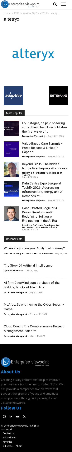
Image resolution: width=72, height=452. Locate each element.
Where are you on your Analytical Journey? (34, 248)
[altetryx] (32, 82)
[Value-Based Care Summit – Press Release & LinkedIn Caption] (11, 149)
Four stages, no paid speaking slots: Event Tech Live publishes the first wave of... (44, 127)
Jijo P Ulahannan (13, 270)
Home (7, 13)
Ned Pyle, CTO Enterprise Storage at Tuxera (42, 173)
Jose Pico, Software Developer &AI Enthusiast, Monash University (41, 226)
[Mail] (17, 417)
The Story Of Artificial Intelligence (28, 265)
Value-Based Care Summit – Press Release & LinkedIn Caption (42, 148)
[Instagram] (4, 417)
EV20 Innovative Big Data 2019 (30, 13)
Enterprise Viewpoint (33, 136)
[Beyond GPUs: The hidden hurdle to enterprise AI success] (11, 169)
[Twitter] (24, 417)
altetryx (11, 19)
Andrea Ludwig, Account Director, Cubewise (28, 253)
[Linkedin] (11, 417)
